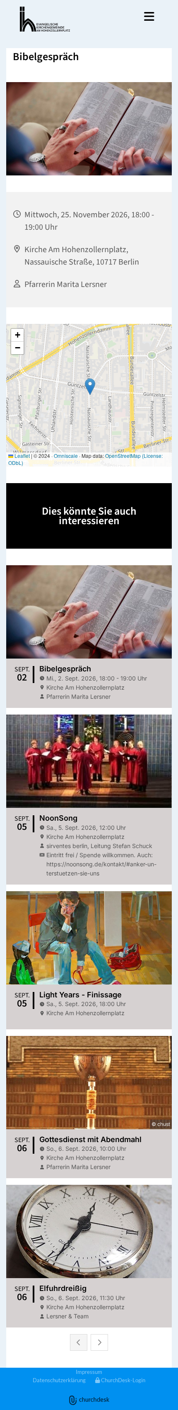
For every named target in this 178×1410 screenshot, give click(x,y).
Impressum (89, 1372)
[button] (121, 16)
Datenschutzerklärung (59, 1380)
